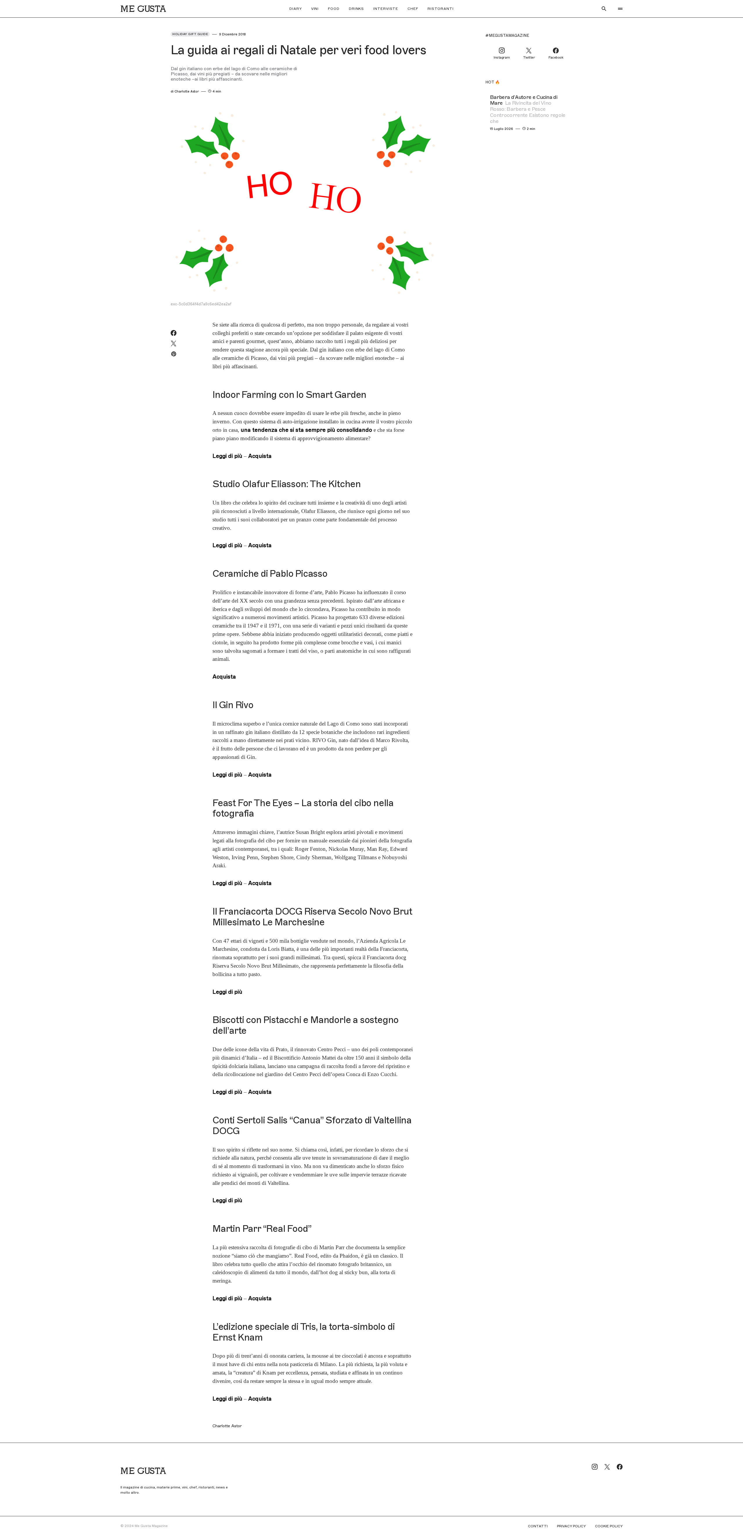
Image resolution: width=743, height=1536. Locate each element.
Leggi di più (227, 456)
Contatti (538, 1526)
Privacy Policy (571, 1526)
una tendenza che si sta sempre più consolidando (305, 430)
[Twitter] (607, 1467)
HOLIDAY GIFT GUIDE (190, 34)
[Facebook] (620, 1467)
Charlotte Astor (227, 1426)
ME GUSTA (143, 9)
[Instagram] (595, 1467)
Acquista (260, 456)
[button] (604, 8)
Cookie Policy (609, 1526)
